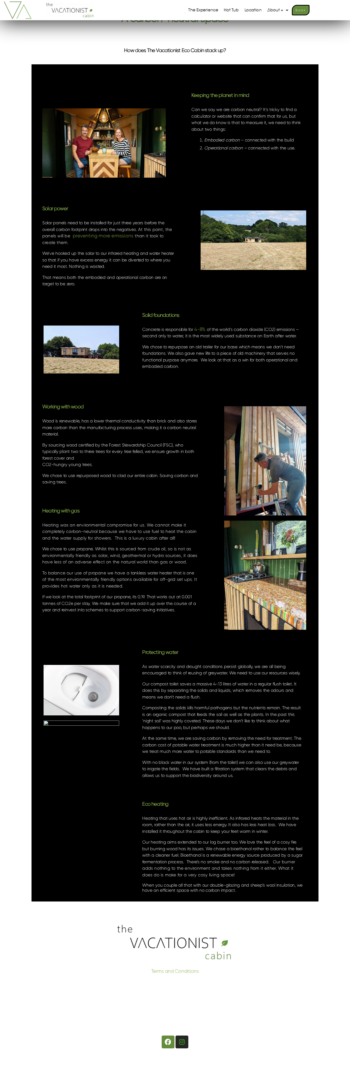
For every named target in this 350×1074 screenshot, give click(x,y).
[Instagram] (182, 1042)
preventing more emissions (103, 236)
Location (253, 10)
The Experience (203, 10)
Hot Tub (231, 10)
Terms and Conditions (175, 971)
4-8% (199, 329)
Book (300, 10)
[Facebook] (168, 1042)
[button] (278, 10)
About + (275, 10)
